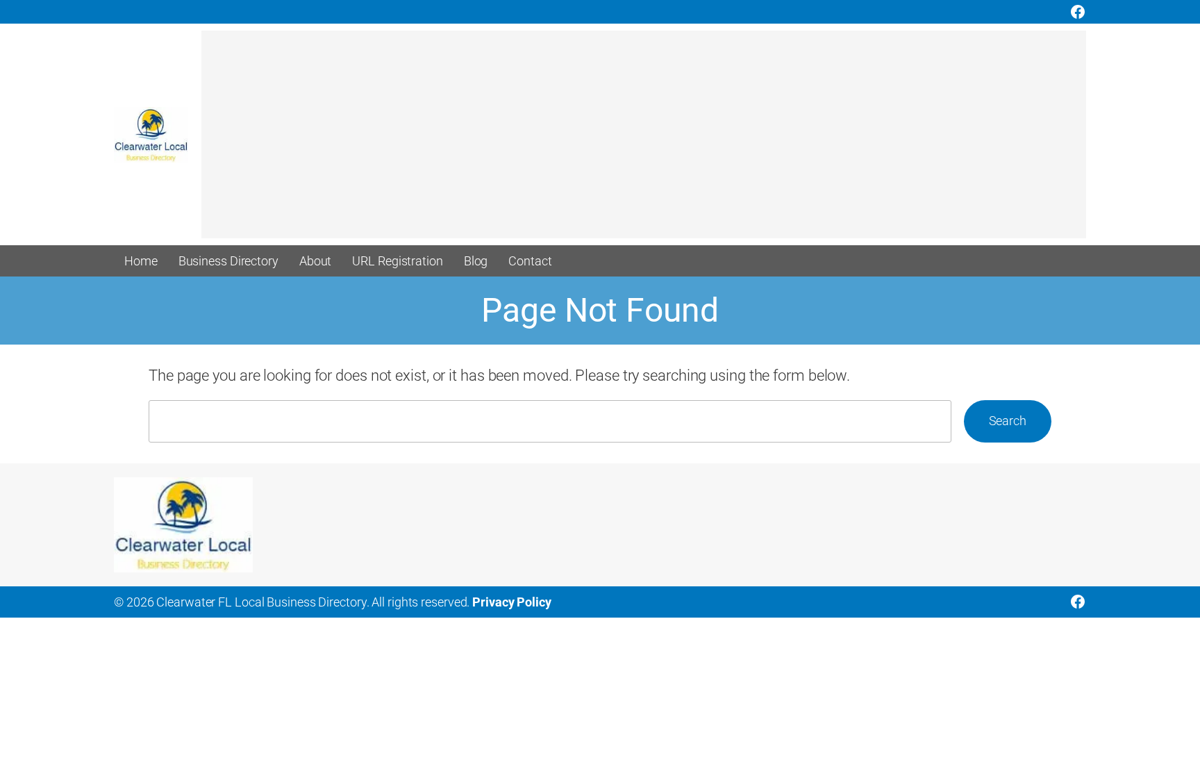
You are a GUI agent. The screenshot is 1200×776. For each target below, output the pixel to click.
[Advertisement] (618, 141)
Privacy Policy (511, 602)
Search (1007, 420)
